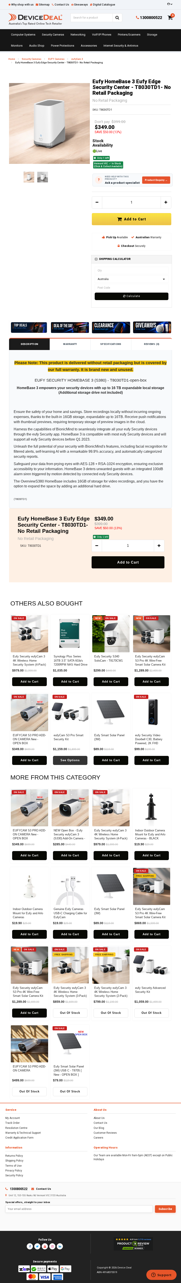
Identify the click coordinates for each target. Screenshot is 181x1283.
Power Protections (62, 45)
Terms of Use (13, 1165)
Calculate (133, 296)
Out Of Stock (70, 1012)
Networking (78, 34)
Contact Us (100, 1122)
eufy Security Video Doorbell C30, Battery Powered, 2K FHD (148, 739)
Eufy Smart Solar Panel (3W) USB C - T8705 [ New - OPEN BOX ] (69, 1070)
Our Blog (99, 1128)
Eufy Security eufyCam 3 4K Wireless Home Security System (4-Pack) (29, 660)
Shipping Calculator (115, 259)
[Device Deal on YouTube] (45, 1246)
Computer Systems (23, 34)
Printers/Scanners (129, 34)
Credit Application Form (19, 1137)
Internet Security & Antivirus (121, 45)
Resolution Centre (16, 1128)
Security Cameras (53, 34)
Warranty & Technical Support (23, 1132)
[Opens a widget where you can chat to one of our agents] (161, 1275)
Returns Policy (14, 1155)
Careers (98, 1137)
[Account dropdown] (169, 4)
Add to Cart (134, 219)
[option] (49, 123)
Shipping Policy (14, 1160)
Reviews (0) (151, 344)
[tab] (131, 259)
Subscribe (165, 1209)
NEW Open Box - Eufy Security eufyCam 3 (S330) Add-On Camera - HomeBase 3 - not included (69, 838)
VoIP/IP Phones (101, 34)
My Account (12, 1118)
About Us (99, 1118)
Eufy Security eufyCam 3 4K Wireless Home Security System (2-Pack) (110, 991)
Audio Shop (36, 45)
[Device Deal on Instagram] (52, 1246)
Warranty (70, 344)
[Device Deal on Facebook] (30, 1246)
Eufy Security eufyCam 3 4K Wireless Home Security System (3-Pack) (70, 991)
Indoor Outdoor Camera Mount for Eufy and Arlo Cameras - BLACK (150, 834)
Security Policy (14, 1175)
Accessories (89, 45)
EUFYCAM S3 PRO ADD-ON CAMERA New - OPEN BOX (29, 739)
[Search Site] (117, 17)
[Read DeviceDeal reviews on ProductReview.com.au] (133, 1244)
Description (29, 344)
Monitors (17, 45)
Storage (152, 34)
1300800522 (150, 17)
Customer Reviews (105, 1132)
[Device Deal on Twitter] (37, 1246)
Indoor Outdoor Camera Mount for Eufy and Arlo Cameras (28, 913)
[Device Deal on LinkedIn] (60, 1246)
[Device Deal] (35, 19)
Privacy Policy (13, 1170)
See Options (70, 760)
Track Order (12, 1122)
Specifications (110, 344)
